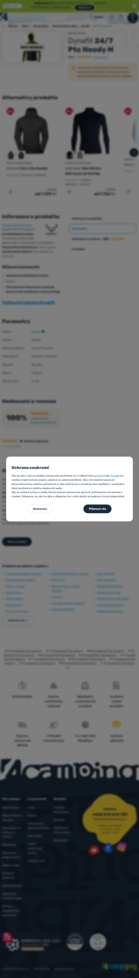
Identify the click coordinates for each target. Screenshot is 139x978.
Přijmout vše (97, 508)
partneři (97, 475)
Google (114, 475)
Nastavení (40, 508)
